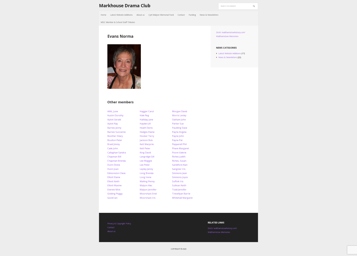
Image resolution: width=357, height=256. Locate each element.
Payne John (178, 136)
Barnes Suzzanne (116, 131)
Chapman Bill (114, 156)
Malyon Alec (146, 185)
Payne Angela (179, 131)
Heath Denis (146, 127)
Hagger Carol (147, 111)
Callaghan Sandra (116, 152)
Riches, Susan (179, 160)
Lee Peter (145, 164)
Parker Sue (178, 123)
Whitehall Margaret (182, 197)
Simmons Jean (179, 173)
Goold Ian (112, 197)
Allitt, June (112, 111)
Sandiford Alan (179, 164)
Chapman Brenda (116, 160)
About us (111, 231)
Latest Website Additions (229, 53)
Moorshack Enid (148, 193)
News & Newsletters (227, 57)
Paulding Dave (179, 127)
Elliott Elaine (113, 177)
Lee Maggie (146, 160)
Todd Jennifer (179, 189)
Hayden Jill (145, 123)
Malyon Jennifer (148, 189)
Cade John (112, 148)
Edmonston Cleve (116, 173)
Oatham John (179, 119)
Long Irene (145, 177)
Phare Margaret (180, 148)
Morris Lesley (179, 115)
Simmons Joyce (180, 177)
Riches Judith (178, 156)
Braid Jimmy (113, 144)
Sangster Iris (178, 169)
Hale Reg (144, 115)
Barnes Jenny (114, 127)
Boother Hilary (115, 136)
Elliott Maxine (114, 185)
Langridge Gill (147, 156)
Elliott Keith (113, 181)
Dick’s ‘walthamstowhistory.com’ (230, 32)
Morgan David (179, 111)
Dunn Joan (113, 169)
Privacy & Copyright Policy (119, 223)
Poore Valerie (179, 152)
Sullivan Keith (179, 185)
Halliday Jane (146, 119)
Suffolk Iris (177, 181)
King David (145, 152)
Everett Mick (113, 189)
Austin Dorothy (115, 115)
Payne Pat (177, 140)
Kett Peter (145, 148)
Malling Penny (147, 181)
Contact (110, 227)
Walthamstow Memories (227, 36)
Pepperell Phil (179, 144)
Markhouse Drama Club (124, 5)
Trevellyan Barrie (181, 193)
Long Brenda (146, 173)
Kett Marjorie (147, 144)
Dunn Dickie (113, 164)
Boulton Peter (114, 140)
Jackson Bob (146, 140)
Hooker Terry (147, 136)
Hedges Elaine (147, 131)
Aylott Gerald (114, 119)
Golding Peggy (115, 193)
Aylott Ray (112, 123)
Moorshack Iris (147, 197)
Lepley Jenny (146, 169)
